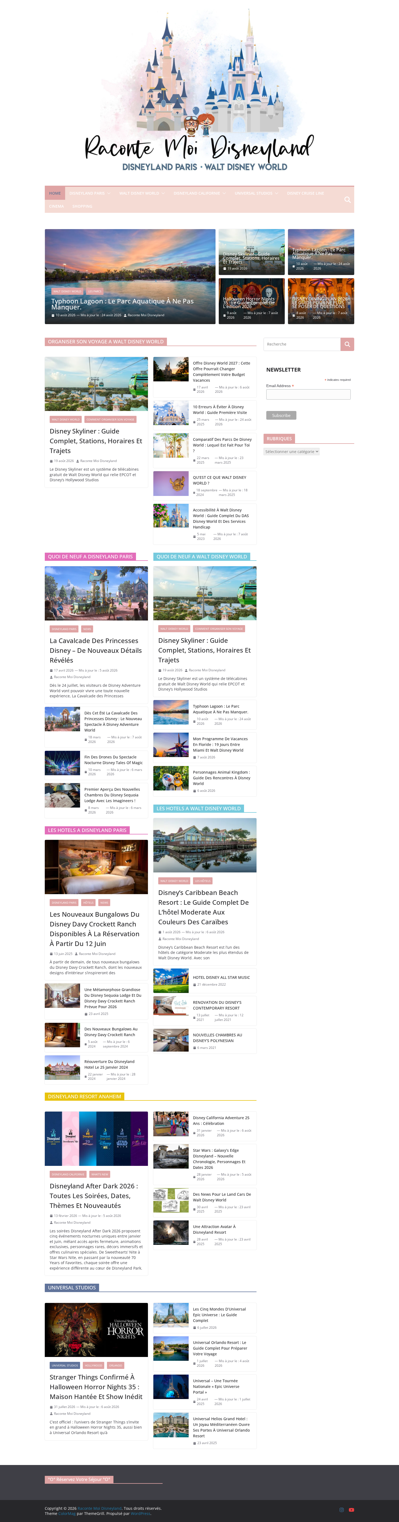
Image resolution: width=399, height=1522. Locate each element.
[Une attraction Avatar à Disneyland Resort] (171, 1235)
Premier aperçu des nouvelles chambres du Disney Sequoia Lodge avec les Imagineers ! (112, 795)
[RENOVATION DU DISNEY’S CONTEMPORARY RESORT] (171, 1011)
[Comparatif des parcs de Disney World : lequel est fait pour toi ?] (171, 450)
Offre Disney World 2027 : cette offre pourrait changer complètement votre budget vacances (221, 371)
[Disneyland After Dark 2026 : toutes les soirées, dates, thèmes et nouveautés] (96, 1139)
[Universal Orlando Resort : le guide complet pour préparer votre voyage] (171, 1353)
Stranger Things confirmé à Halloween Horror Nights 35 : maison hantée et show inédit (96, 1386)
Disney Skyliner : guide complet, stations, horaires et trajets (251, 258)
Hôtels (88, 902)
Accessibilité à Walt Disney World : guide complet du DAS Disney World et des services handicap (221, 518)
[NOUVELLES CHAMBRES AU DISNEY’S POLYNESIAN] (171, 1041)
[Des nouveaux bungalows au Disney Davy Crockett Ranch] (62, 1037)
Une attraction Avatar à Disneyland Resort (214, 1229)
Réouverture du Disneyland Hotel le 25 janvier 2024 (109, 1064)
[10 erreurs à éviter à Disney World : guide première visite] (171, 415)
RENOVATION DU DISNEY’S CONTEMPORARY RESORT (217, 1005)
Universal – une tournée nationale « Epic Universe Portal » (216, 1386)
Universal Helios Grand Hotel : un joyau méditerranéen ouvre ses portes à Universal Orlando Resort (221, 1427)
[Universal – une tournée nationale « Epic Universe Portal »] (171, 1392)
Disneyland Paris (87, 193)
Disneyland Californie (197, 193)
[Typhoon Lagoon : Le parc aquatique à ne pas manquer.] (130, 231)
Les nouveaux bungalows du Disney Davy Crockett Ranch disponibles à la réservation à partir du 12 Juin (95, 929)
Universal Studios (254, 193)
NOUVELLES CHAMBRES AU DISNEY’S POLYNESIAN (217, 1037)
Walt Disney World (139, 193)
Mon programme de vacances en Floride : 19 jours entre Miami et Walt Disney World (220, 744)
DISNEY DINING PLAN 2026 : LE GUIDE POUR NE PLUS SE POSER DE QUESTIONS (321, 303)
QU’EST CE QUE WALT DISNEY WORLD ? (219, 480)
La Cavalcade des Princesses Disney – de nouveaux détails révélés (96, 650)
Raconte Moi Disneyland (146, 315)
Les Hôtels (202, 881)
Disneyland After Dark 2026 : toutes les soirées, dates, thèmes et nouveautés (94, 1195)
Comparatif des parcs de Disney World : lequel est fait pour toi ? (222, 445)
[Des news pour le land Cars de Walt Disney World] (171, 1202)
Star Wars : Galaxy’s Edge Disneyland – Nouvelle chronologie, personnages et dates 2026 (219, 1159)
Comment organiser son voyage (110, 419)
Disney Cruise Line (305, 193)
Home (55, 193)
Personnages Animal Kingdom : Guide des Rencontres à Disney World (221, 778)
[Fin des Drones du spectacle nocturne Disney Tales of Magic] (62, 765)
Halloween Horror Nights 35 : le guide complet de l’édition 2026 (249, 303)
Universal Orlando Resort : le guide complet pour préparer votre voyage (220, 1348)
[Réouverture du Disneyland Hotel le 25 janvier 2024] (62, 1070)
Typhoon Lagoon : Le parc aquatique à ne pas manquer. (122, 303)
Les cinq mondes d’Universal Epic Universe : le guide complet (219, 1314)
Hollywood (93, 1365)
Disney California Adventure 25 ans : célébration (221, 1120)
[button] (108, 193)
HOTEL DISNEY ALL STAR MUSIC (221, 977)
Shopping (82, 206)
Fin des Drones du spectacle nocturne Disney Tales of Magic (113, 759)
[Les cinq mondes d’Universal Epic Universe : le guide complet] (171, 1318)
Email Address (280, 385)
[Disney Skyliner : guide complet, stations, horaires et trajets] (96, 384)
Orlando (115, 1365)
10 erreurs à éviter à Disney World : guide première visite (220, 409)
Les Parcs (94, 291)
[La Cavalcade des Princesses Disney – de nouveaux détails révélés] (96, 593)
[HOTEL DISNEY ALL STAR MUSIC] (171, 981)
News (87, 629)
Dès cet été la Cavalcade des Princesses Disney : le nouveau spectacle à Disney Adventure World (113, 721)
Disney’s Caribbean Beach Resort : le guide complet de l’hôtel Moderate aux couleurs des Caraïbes (203, 907)
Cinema (56, 206)
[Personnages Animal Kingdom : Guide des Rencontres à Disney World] (171, 781)
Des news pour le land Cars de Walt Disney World (222, 1197)
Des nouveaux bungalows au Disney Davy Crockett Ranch (111, 1031)
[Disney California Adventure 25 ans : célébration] (171, 1126)
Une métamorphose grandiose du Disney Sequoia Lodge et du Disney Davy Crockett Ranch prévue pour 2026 (112, 998)
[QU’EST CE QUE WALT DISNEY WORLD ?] (171, 486)
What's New (99, 1174)
